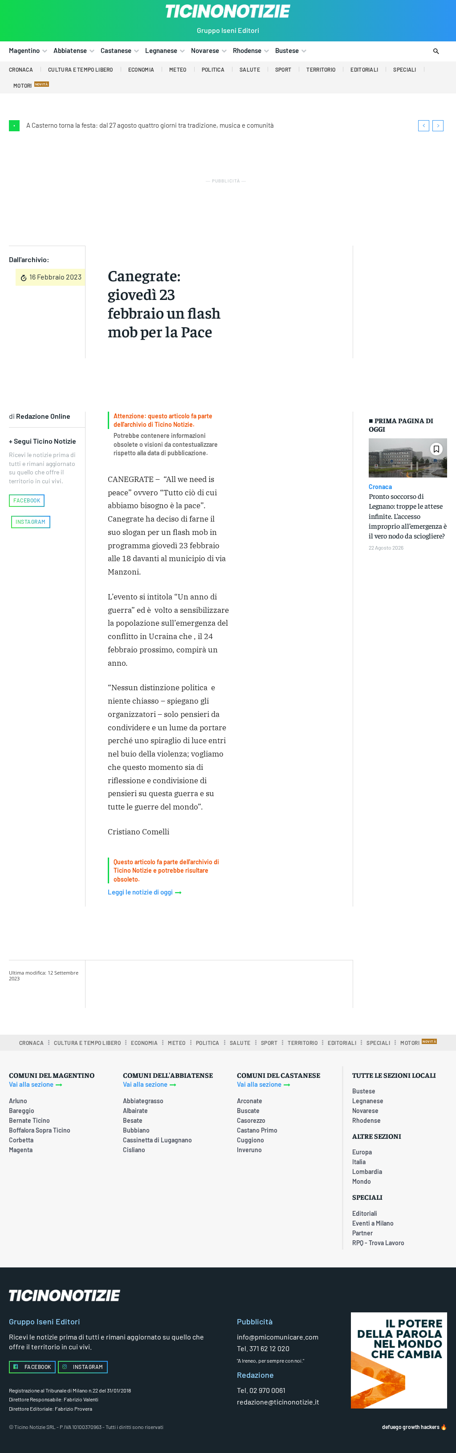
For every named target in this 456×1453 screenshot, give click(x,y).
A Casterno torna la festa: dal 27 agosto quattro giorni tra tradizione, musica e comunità (150, 125)
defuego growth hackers (411, 1427)
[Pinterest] (220, 983)
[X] (199, 983)
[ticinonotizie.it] (228, 11)
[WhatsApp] (240, 983)
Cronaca (380, 486)
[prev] (423, 125)
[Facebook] (179, 983)
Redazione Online (43, 416)
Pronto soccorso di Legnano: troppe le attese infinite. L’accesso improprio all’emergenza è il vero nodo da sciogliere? (408, 515)
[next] (438, 125)
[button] (436, 51)
